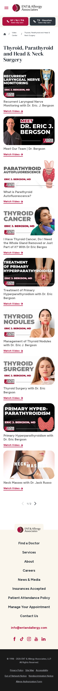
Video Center (14, 34)
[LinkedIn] (43, 639)
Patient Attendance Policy (29, 598)
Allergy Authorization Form (29, 681)
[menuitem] (29, 543)
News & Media (29, 580)
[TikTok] (22, 639)
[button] (6, 8)
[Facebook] (14, 639)
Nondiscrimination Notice (41, 676)
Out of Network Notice (16, 676)
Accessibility (42, 670)
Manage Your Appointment (29, 607)
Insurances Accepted (29, 589)
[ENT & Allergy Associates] (27, 8)
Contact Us (29, 616)
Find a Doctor (29, 543)
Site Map (29, 670)
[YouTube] (36, 639)
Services (29, 552)
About (29, 561)
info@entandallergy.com (29, 627)
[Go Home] (6, 34)
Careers (29, 570)
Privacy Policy (16, 670)
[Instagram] (29, 639)
